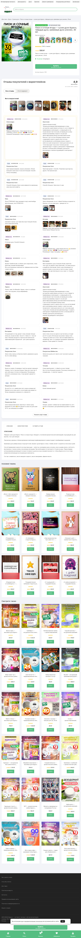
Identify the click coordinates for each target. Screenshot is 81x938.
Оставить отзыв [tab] (38, 426)
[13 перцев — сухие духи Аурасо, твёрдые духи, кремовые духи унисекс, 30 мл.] (47, 40)
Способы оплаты (6, 881)
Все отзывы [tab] (10, 91)
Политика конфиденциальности (11, 903)
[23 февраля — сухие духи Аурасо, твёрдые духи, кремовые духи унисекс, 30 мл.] (53, 40)
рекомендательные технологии (33, 921)
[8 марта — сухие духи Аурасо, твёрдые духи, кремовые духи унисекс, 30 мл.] (58, 40)
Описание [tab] (9, 426)
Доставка (4, 886)
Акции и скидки (6, 908)
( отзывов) (46, 46)
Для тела (4, 19)
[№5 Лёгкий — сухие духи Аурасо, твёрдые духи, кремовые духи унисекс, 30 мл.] (69, 40)
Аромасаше (76, 1)
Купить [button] (11, 505)
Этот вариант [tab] (22, 91)
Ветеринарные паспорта (8, 1)
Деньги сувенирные (47, 1)
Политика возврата (7, 890)
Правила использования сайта (10, 899)
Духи (30, 1)
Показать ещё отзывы (40, 414)
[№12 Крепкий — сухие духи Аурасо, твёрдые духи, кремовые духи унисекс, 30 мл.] (64, 40)
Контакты (4, 895)
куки (22, 921)
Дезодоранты (22, 1)
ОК (63, 921)
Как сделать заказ (7, 877)
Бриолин (37, 1)
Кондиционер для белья (63, 1)
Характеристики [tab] (22, 426)
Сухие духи (15, 19)
